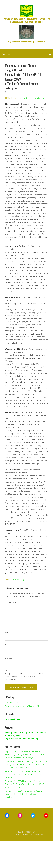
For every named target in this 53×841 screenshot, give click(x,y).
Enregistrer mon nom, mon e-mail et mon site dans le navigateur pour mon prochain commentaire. (24, 676)
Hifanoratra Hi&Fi (12, 702)
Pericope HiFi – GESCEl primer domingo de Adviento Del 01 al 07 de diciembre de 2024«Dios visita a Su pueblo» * (26, 784)
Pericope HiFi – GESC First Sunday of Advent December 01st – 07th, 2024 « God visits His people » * (24, 794)
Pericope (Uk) (18, 580)
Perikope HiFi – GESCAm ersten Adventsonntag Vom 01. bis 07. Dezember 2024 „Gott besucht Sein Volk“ (25, 774)
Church (13, 834)
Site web (8, 658)
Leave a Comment (39, 98)
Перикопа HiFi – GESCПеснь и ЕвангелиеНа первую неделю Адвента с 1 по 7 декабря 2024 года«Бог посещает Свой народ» (26, 754)
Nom (7, 632)
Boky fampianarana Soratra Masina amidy (22, 706)
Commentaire (11, 602)
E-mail (8, 645)
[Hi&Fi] (26, 14)
